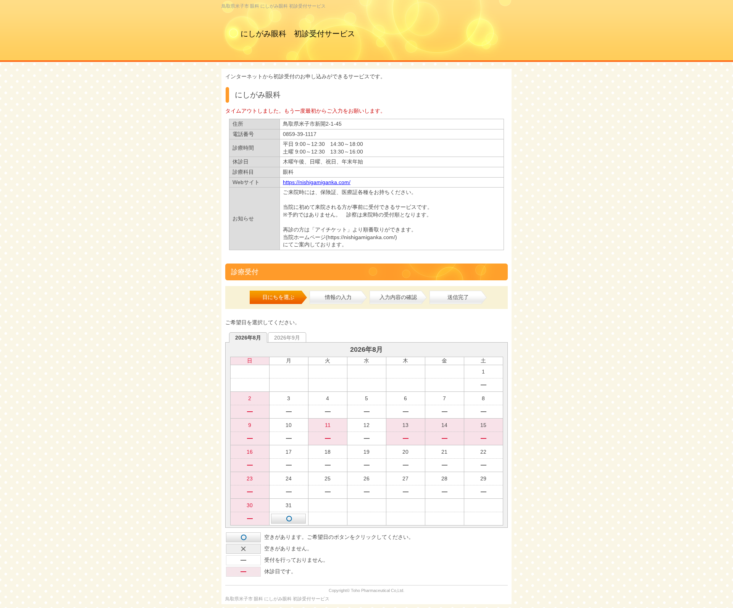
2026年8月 (248, 338)
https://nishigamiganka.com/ (316, 182)
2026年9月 (287, 338)
